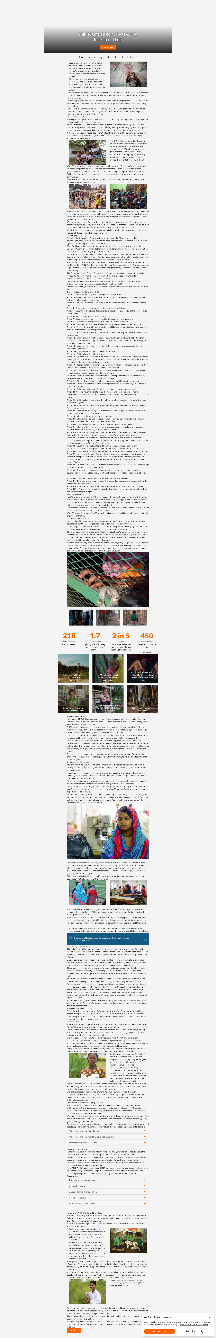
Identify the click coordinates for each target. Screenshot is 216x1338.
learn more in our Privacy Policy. (194, 1324)
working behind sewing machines (121, 794)
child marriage (122, 1032)
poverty (139, 1264)
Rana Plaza (78, 740)
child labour (141, 746)
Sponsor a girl (108, 47)
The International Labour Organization (83, 532)
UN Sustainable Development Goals (100, 507)
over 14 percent (125, 965)
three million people (97, 960)
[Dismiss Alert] (209, 1317)
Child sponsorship (116, 1280)
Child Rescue (84, 1311)
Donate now (74, 1330)
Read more (147, 653)
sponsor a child (82, 1261)
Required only (194, 1331)
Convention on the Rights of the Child (128, 125)
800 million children (96, 79)
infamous (105, 746)
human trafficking (112, 1321)
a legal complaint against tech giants (111, 727)
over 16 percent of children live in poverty (84, 965)
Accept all (159, 1331)
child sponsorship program (111, 1261)
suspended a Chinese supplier (123, 719)
